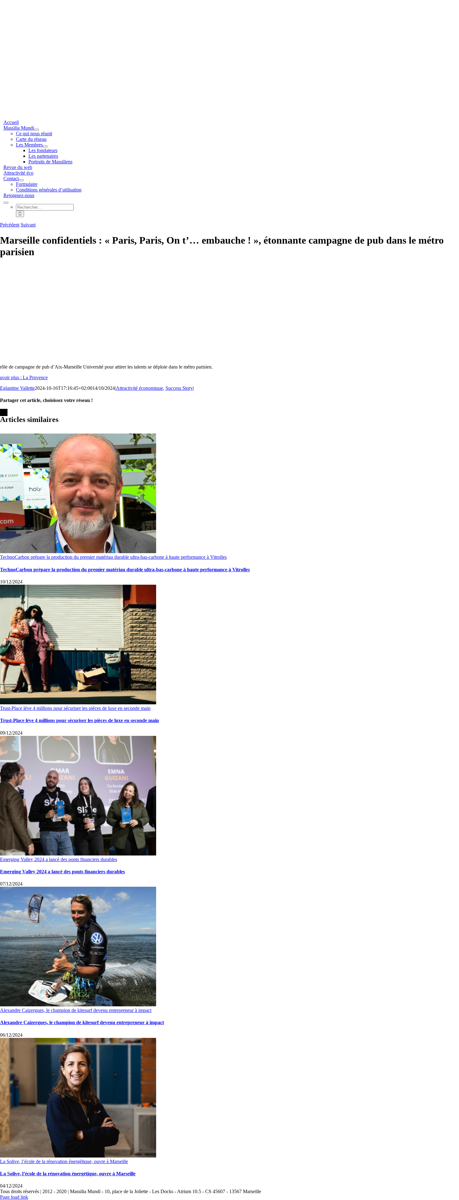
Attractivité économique (139, 388)
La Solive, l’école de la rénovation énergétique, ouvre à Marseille (64, 1161)
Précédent (9, 224)
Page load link (14, 1197)
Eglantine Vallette (17, 388)
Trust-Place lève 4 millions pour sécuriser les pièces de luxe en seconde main (75, 708)
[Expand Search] (5, 203)
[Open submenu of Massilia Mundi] (36, 130)
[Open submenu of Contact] (21, 180)
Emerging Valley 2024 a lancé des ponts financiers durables (58, 859)
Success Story (179, 388)
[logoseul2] (180, 41)
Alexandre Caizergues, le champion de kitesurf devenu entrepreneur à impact (75, 1010)
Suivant (28, 224)
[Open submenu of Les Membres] (45, 146)
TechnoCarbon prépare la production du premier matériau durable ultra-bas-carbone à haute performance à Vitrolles (113, 557)
